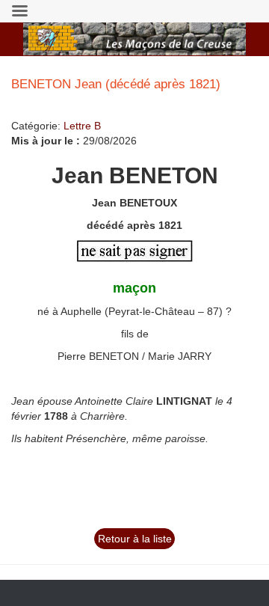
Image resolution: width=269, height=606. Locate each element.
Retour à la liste (135, 539)
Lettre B (82, 126)
